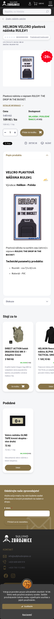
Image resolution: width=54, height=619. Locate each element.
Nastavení (27, 614)
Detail (18, 468)
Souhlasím (28, 606)
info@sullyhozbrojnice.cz (20, 556)
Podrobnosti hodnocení (39, 37)
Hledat (47, 12)
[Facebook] (5, 575)
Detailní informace (12, 106)
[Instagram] (12, 575)
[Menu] (50, 3)
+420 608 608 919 (17, 562)
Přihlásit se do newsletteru (17, 522)
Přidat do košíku (29, 132)
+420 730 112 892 (17, 567)
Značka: (10, 44)
